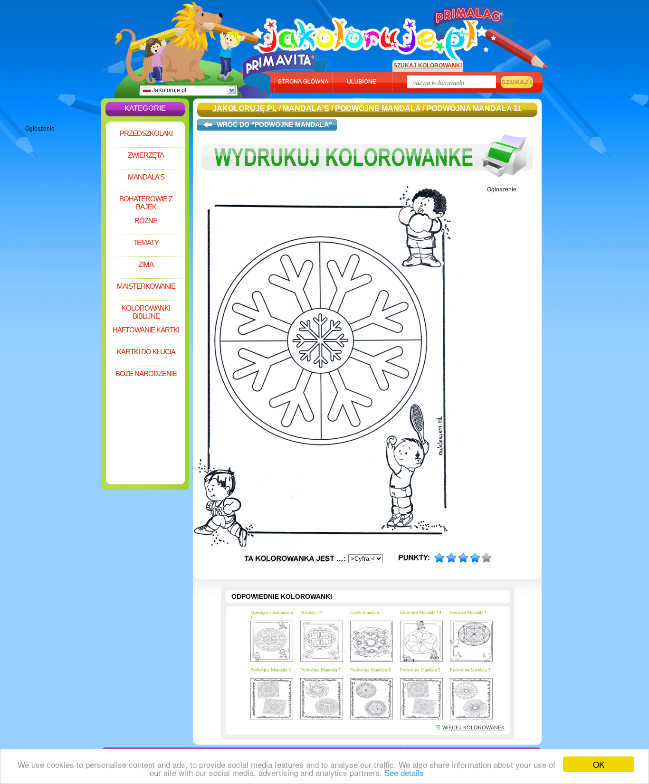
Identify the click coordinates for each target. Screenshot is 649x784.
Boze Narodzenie (146, 373)
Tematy (146, 242)
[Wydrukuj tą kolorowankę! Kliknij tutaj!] (367, 184)
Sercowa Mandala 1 (468, 612)
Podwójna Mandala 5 (270, 669)
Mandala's (146, 177)
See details (404, 772)
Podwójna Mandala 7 (320, 669)
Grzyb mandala (364, 612)
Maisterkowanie (146, 286)
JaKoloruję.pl (369, 34)
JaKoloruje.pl (168, 90)
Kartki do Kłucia (146, 352)
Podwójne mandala (377, 108)
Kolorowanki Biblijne (146, 312)
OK (598, 764)
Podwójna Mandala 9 (370, 669)
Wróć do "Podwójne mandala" (274, 124)
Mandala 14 (311, 612)
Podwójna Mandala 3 (470, 669)
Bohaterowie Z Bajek (145, 203)
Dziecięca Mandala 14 (420, 612)
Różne (145, 221)
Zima (145, 264)
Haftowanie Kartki (146, 330)
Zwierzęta (146, 155)
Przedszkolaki (146, 133)
